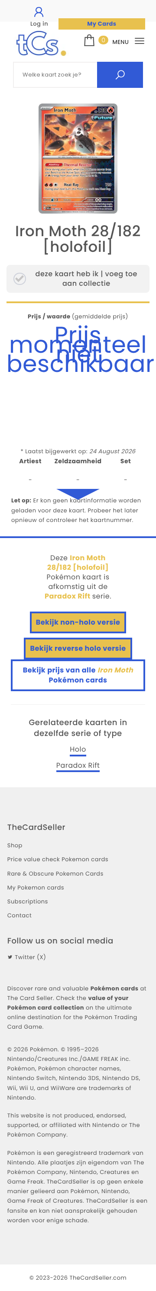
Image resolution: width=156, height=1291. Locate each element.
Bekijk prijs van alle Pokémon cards (78, 675)
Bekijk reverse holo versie (78, 648)
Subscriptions (27, 901)
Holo (78, 749)
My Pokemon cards (35, 887)
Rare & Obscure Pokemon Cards (55, 874)
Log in (39, 24)
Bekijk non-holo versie (78, 622)
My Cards (101, 24)
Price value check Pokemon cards (57, 859)
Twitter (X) (30, 957)
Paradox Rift (78, 765)
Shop (15, 845)
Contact (19, 915)
